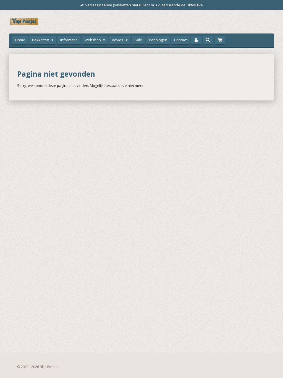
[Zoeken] (208, 40)
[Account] (196, 40)
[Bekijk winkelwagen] (220, 40)
